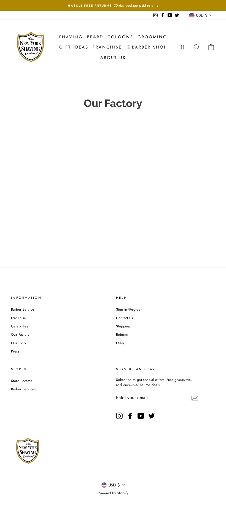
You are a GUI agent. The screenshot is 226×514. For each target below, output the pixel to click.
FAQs (120, 343)
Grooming (152, 37)
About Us (113, 58)
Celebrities (19, 326)
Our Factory (20, 334)
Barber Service (22, 309)
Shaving (71, 37)
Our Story (18, 343)
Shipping (123, 326)
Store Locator (21, 380)
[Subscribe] (194, 398)
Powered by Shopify (113, 493)
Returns (122, 334)
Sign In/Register (129, 309)
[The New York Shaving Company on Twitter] (151, 416)
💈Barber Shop (146, 47)
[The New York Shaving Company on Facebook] (130, 416)
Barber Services (23, 389)
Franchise (107, 47)
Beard (95, 37)
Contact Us (124, 318)
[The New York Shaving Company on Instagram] (119, 416)
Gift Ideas (73, 47)
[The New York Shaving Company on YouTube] (141, 416)
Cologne (120, 37)
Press (15, 351)
